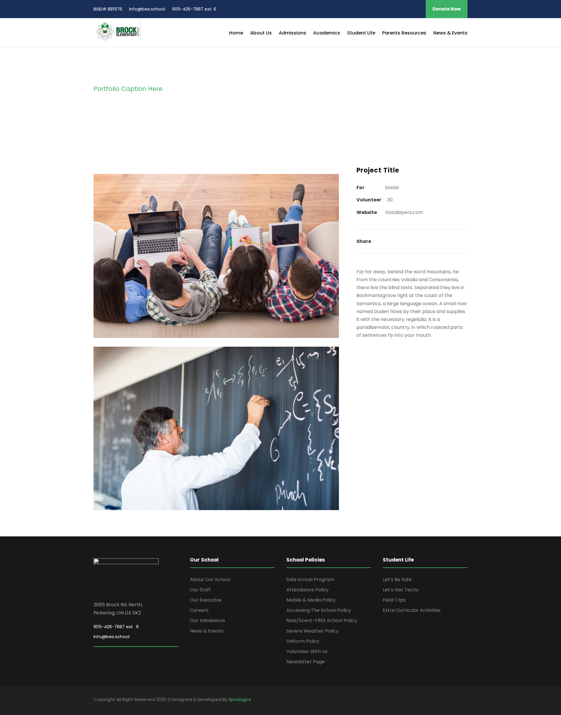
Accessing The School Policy (318, 610)
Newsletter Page (305, 661)
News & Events (450, 33)
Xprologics (239, 699)
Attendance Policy (307, 589)
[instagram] (417, 9)
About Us (261, 33)
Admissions (292, 33)
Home (236, 33)
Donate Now (446, 9)
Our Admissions (207, 620)
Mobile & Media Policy (311, 600)
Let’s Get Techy (401, 589)
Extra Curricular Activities (412, 610)
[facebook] (409, 9)
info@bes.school (111, 636)
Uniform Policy (302, 641)
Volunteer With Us (307, 651)
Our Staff (200, 589)
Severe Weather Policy (312, 631)
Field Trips (394, 600)
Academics (326, 33)
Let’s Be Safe (397, 579)
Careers (199, 610)
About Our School (210, 579)
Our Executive (205, 600)
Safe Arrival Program (310, 579)
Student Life (361, 33)
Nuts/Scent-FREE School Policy (321, 620)
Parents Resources (404, 33)
